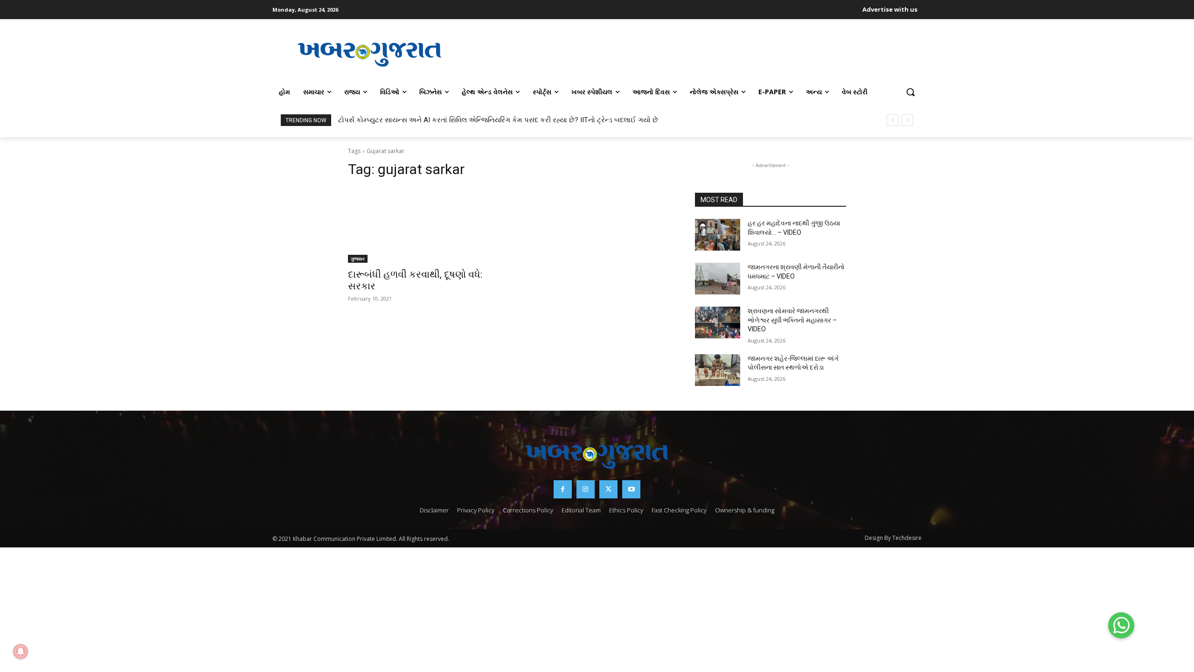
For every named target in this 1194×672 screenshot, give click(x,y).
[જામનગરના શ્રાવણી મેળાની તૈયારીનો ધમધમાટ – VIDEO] (717, 278)
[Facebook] (563, 489)
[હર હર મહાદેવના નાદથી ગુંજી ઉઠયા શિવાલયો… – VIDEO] (717, 235)
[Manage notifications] (20, 651)
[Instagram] (585, 489)
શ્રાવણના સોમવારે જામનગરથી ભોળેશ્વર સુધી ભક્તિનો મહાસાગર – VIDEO (792, 320)
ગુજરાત (358, 258)
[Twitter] (608, 489)
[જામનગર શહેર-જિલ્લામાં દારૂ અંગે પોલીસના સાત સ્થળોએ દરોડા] (717, 370)
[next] (907, 120)
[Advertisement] (694, 53)
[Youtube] (631, 489)
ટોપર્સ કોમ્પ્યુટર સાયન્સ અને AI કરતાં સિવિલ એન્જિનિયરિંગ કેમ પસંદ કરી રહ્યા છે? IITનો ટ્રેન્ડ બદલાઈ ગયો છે (498, 120)
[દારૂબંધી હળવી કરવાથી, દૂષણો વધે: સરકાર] (423, 225)
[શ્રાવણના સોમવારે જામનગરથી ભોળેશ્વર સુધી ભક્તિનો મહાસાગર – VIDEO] (717, 322)
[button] (910, 92)
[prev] (892, 120)
